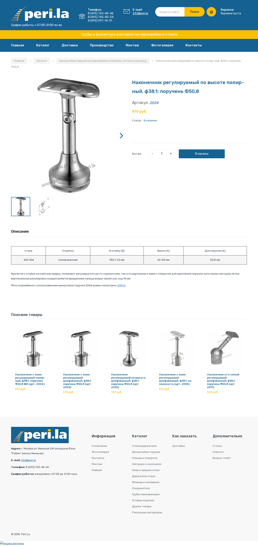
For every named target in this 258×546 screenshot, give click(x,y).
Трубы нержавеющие (146, 494)
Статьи (217, 445)
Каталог (43, 45)
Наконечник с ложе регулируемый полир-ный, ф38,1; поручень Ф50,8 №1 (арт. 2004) (30, 379)
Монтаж (132, 45)
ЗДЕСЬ (121, 285)
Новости (218, 451)
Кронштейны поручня (146, 451)
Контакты (193, 45)
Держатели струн (143, 476)
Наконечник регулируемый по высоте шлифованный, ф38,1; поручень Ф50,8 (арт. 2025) (128, 381)
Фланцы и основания (145, 482)
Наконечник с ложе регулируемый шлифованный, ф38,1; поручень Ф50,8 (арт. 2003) (77, 381)
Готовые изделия (143, 500)
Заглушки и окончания (146, 464)
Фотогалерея (162, 45)
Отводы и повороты (144, 458)
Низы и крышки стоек (146, 470)
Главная (17, 45)
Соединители (141, 488)
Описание (20, 231)
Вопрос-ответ (222, 458)
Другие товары (141, 506)
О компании (99, 445)
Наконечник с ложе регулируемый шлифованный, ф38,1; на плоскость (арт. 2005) (175, 379)
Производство (102, 45)
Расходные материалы (147, 512)
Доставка (70, 45)
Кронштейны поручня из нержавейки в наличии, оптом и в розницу (103, 60)
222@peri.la (140, 13)
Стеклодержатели (144, 445)
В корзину (202, 153)
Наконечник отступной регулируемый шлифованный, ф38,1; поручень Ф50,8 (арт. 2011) (223, 381)
